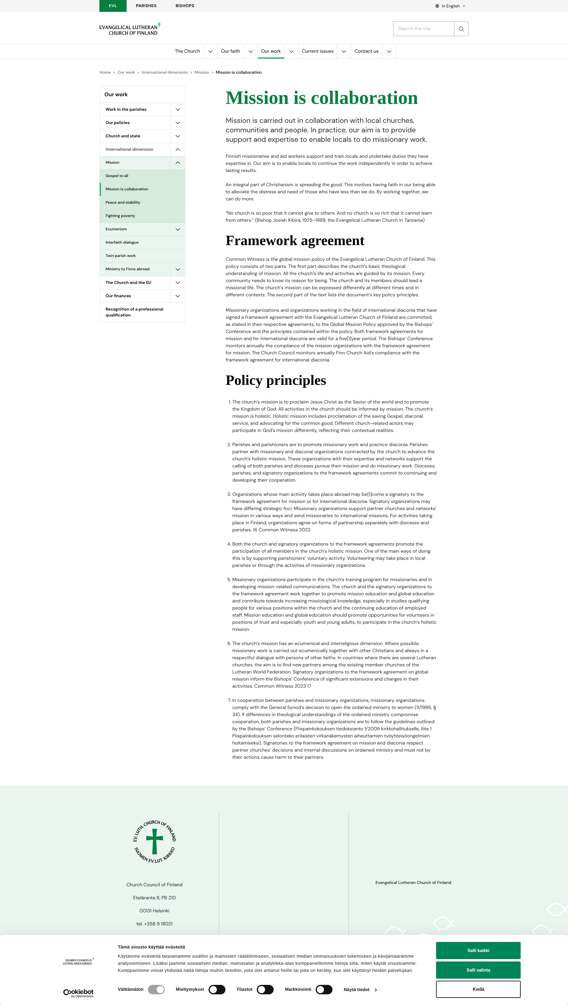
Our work (271, 51)
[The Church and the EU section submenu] (178, 282)
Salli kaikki (478, 950)
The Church (187, 51)
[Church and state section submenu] (178, 136)
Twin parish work (121, 255)
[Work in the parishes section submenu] (178, 109)
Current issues (318, 51)
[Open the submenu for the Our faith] (250, 51)
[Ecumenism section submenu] (178, 229)
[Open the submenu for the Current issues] (344, 51)
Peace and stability (123, 202)
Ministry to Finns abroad (127, 269)
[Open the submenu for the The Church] (210, 51)
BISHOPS (185, 6)
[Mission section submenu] (178, 162)
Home (105, 72)
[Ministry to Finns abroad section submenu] (178, 269)
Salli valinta (478, 969)
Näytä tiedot (356, 989)
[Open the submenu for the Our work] (291, 51)
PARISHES (146, 6)
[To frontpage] (130, 29)
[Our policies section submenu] (178, 122)
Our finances (118, 296)
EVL (113, 6)
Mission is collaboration (127, 189)
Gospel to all (117, 176)
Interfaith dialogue (122, 242)
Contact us (366, 51)
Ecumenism (116, 229)
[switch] (217, 989)
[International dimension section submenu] (178, 149)
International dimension (165, 72)
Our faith (230, 51)
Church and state (123, 136)
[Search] (461, 29)
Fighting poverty (120, 215)
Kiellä (478, 989)
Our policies (118, 123)
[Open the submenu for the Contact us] (389, 51)
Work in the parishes (126, 109)
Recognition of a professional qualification (134, 312)
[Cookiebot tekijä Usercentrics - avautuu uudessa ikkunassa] (78, 993)
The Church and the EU (128, 282)
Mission (201, 72)
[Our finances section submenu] (178, 296)
